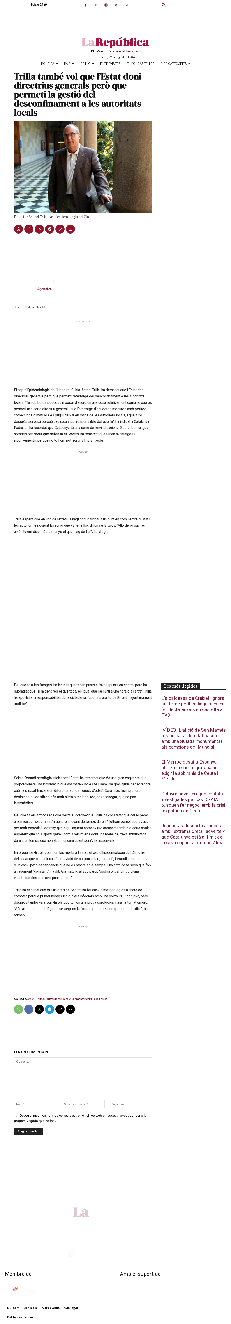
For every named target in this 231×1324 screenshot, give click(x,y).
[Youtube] (131, 1224)
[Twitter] (116, 5)
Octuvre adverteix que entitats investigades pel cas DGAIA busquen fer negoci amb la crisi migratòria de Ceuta (193, 802)
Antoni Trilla (34, 998)
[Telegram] (106, 5)
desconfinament (72, 998)
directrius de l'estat (95, 998)
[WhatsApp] (126, 5)
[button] (163, 5)
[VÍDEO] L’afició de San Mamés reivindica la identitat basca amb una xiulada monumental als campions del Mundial (193, 739)
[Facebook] (86, 5)
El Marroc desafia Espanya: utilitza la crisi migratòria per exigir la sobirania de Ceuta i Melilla (190, 771)
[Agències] (26, 289)
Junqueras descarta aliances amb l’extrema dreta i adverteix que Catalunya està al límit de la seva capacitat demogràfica (193, 834)
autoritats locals (52, 998)
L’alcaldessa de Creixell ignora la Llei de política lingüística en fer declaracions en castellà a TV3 (193, 707)
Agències (44, 289)
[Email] (70, 229)
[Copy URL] (60, 229)
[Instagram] (96, 5)
